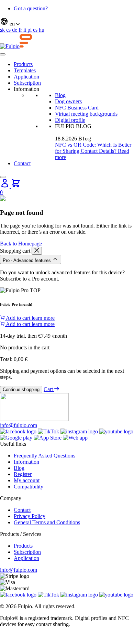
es (36, 30)
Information (26, 462)
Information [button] (26, 89)
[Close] (2, 177)
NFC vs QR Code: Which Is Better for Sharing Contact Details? (93, 148)
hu (41, 30)
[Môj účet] (5, 186)
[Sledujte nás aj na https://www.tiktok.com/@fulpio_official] (49, 431)
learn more (43, 318)
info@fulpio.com (18, 425)
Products (23, 64)
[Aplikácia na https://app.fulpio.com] (75, 438)
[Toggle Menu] (2, 54)
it (25, 30)
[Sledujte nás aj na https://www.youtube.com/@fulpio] (116, 431)
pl (30, 30)
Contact (22, 163)
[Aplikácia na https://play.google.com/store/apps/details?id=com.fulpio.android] (17, 438)
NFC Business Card (77, 107)
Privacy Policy (29, 516)
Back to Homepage (21, 243)
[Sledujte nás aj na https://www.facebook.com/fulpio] (19, 431)
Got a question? (31, 8)
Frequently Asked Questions (44, 455)
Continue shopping (21, 389)
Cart (49, 389)
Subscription (27, 83)
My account (27, 480)
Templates (25, 70)
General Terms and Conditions (47, 522)
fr (21, 30)
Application (26, 77)
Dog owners (68, 101)
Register (23, 474)
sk (3, 30)
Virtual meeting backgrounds (86, 114)
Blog (60, 95)
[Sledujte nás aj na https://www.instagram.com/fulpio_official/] (79, 431)
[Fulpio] (16, 46)
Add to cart (18, 318)
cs (9, 30)
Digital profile (70, 120)
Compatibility (28, 486)
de (15, 30)
